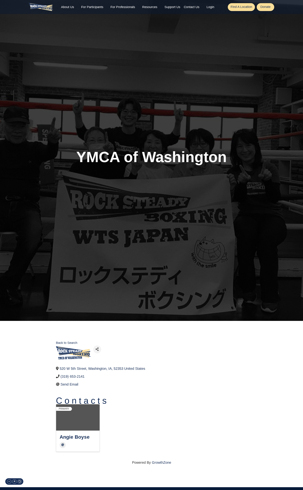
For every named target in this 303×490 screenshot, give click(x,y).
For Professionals (122, 7)
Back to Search (66, 343)
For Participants (92, 7)
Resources (149, 7)
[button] (9, 481)
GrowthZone (161, 462)
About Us (67, 7)
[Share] (97, 349)
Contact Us (191, 7)
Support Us (172, 7)
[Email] (63, 445)
